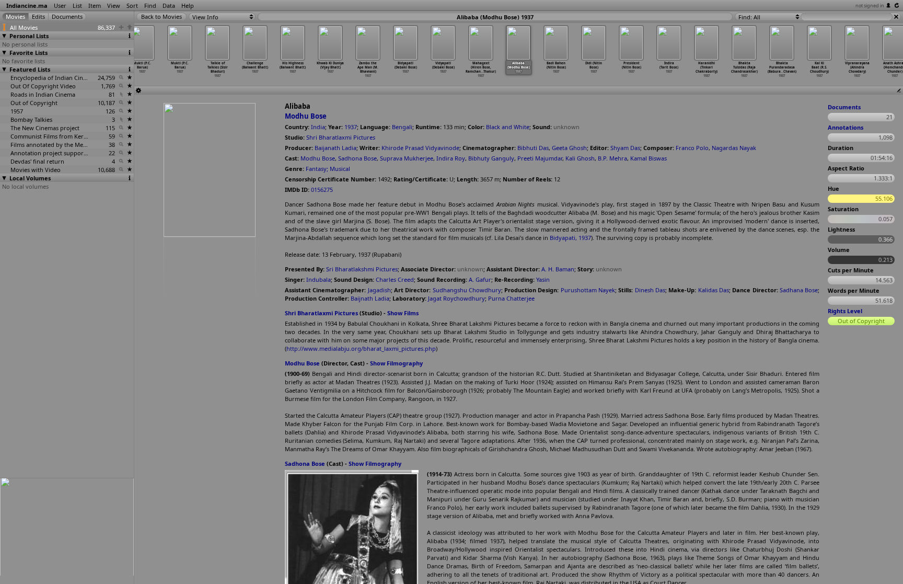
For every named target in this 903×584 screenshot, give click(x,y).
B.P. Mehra (612, 158)
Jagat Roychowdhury (456, 298)
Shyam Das (625, 148)
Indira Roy (450, 158)
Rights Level (845, 311)
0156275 (322, 189)
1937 (350, 127)
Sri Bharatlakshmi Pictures (362, 269)
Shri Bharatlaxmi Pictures (340, 137)
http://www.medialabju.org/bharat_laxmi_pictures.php (361, 348)
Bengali (402, 127)
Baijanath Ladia (335, 148)
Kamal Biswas (648, 158)
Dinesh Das (650, 290)
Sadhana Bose (799, 290)
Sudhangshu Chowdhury (467, 290)
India (318, 127)
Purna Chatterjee (511, 298)
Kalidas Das (713, 290)
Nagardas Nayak (734, 148)
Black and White (507, 127)
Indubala (318, 279)
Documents (844, 107)
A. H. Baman (557, 269)
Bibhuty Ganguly (491, 158)
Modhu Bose (306, 116)
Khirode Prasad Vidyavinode (420, 148)
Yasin (543, 279)
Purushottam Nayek (588, 290)
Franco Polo (692, 148)
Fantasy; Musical (328, 169)
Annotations (845, 127)
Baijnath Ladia (370, 298)
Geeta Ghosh (569, 148)
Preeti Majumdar (539, 158)
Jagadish (379, 290)
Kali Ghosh (580, 158)
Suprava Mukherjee (406, 158)
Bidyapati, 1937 (570, 238)
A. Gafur (480, 279)
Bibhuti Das (533, 148)
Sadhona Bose (357, 158)
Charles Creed (395, 279)
